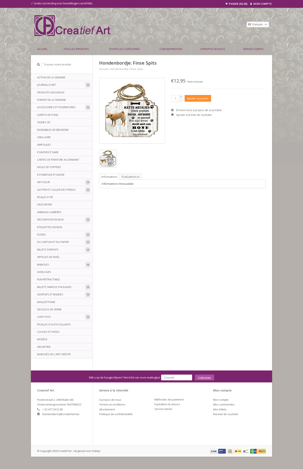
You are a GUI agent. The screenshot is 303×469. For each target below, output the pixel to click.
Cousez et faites (48, 332)
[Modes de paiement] (214, 451)
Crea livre (44, 137)
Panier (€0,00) (238, 4)
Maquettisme (46, 302)
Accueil (42, 49)
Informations (109, 177)
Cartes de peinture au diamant (58, 159)
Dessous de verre (49, 309)
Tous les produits (76, 49)
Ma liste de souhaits (225, 414)
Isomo (41, 234)
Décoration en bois (50, 219)
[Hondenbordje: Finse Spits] (132, 110)
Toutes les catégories (124, 49)
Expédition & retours (167, 404)
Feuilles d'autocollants (54, 324)
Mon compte (262, 4)
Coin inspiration (171, 49)
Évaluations (131, 177)
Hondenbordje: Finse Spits (126, 69)
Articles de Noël (48, 257)
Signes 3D (43, 122)
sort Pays (44, 317)
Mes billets (220, 409)
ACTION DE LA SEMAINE (51, 77)
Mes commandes (224, 404)
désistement (107, 409)
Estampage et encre (51, 174)
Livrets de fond (47, 115)
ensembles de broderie (53, 130)
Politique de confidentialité (116, 414)
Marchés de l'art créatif (54, 354)
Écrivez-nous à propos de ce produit (198, 110)
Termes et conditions (112, 404)
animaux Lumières (49, 212)
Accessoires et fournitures (56, 107)
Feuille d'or (45, 197)
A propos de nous (212, 49)
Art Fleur (43, 182)
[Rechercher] (38, 64)
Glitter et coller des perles (56, 190)
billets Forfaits (48, 249)
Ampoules (44, 144)
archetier (43, 347)
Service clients (253, 49)
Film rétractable (48, 279)
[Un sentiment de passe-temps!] (122, 25)
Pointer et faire (48, 152)
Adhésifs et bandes (50, 294)
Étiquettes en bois (49, 227)
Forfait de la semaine (51, 100)
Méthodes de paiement (169, 399)
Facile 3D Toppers (49, 167)
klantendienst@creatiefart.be (60, 414)
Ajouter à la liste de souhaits (194, 115)
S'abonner (204, 377)
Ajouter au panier (198, 98)
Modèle (42, 339)
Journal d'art (46, 85)
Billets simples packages (54, 287)
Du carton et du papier (53, 242)
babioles (43, 264)
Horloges (44, 272)
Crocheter (44, 204)
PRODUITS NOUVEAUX (51, 92)
